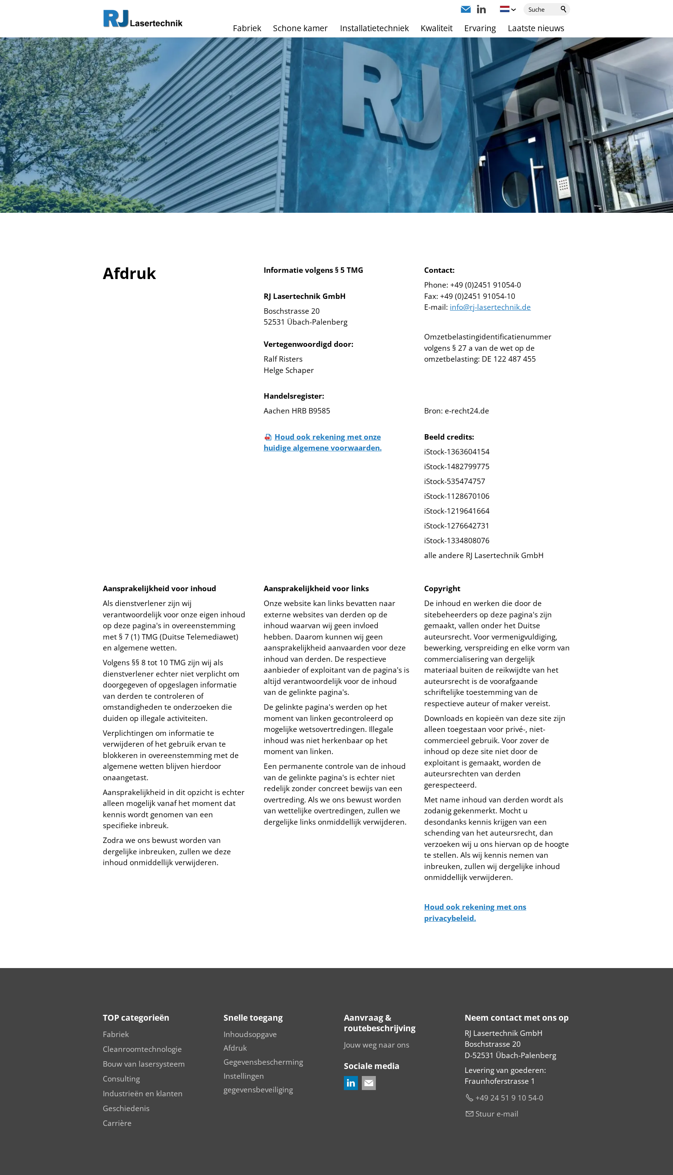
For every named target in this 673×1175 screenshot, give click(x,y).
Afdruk (235, 1048)
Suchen (564, 9)
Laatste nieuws (536, 28)
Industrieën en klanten (143, 1093)
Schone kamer (300, 28)
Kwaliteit (437, 28)
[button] (466, 9)
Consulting (121, 1079)
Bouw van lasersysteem (144, 1064)
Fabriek (247, 28)
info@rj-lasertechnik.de (490, 307)
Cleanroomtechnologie (142, 1049)
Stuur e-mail (497, 1114)
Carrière (117, 1123)
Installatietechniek (374, 28)
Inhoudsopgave (250, 1034)
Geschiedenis (126, 1108)
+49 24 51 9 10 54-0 (509, 1098)
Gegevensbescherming (263, 1062)
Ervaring (480, 28)
